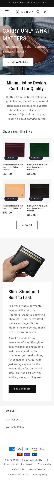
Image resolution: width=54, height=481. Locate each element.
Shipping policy (40, 474)
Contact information (19, 474)
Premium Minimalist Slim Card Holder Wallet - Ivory (13, 207)
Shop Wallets (22, 388)
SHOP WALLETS (18, 61)
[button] (7, 12)
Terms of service (37, 469)
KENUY (15, 460)
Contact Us (12, 419)
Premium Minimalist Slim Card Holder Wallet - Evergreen (37, 167)
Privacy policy (44, 464)
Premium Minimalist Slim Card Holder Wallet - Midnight (37, 208)
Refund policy (18, 469)
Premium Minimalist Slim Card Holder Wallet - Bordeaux (13, 167)
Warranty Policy (15, 427)
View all (27, 224)
